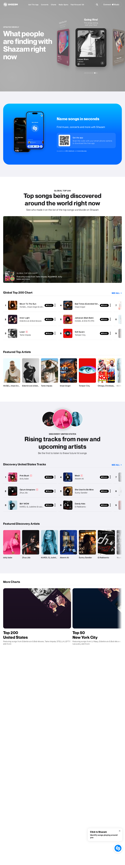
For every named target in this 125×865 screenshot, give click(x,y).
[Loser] (12, 333)
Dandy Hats (80, 503)
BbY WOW (24, 503)
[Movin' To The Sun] (12, 305)
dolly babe (24, 478)
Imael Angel (80, 307)
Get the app (33, 5)
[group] (91, 42)
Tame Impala (25, 335)
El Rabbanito (80, 506)
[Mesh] (67, 477)
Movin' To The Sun (28, 304)
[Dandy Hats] (67, 505)
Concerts (44, 5)
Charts (53, 5)
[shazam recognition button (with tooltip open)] (118, 848)
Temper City (80, 335)
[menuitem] (33, 4)
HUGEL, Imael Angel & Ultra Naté (34, 307)
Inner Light (25, 318)
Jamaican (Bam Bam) (84, 318)
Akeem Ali (79, 478)
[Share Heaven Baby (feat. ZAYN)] (123, 60)
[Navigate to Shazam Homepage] (10, 4)
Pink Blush (24, 475)
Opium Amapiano (27, 489)
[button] (120, 831)
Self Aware (80, 332)
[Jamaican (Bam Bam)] (67, 319)
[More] (55, 305)
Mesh (77, 475)
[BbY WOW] (12, 505)
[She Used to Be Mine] (67, 491)
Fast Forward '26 (77, 5)
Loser (22, 332)
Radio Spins (63, 5)
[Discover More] (96, 73)
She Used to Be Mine (84, 489)
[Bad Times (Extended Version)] (67, 305)
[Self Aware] (67, 333)
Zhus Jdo (24, 492)
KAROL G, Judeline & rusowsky (33, 506)
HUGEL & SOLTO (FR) (84, 321)
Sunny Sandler (81, 492)
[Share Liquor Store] (67, 62)
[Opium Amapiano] (12, 491)
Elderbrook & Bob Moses (31, 321)
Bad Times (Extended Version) (88, 304)
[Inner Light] (12, 319)
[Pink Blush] (12, 477)
